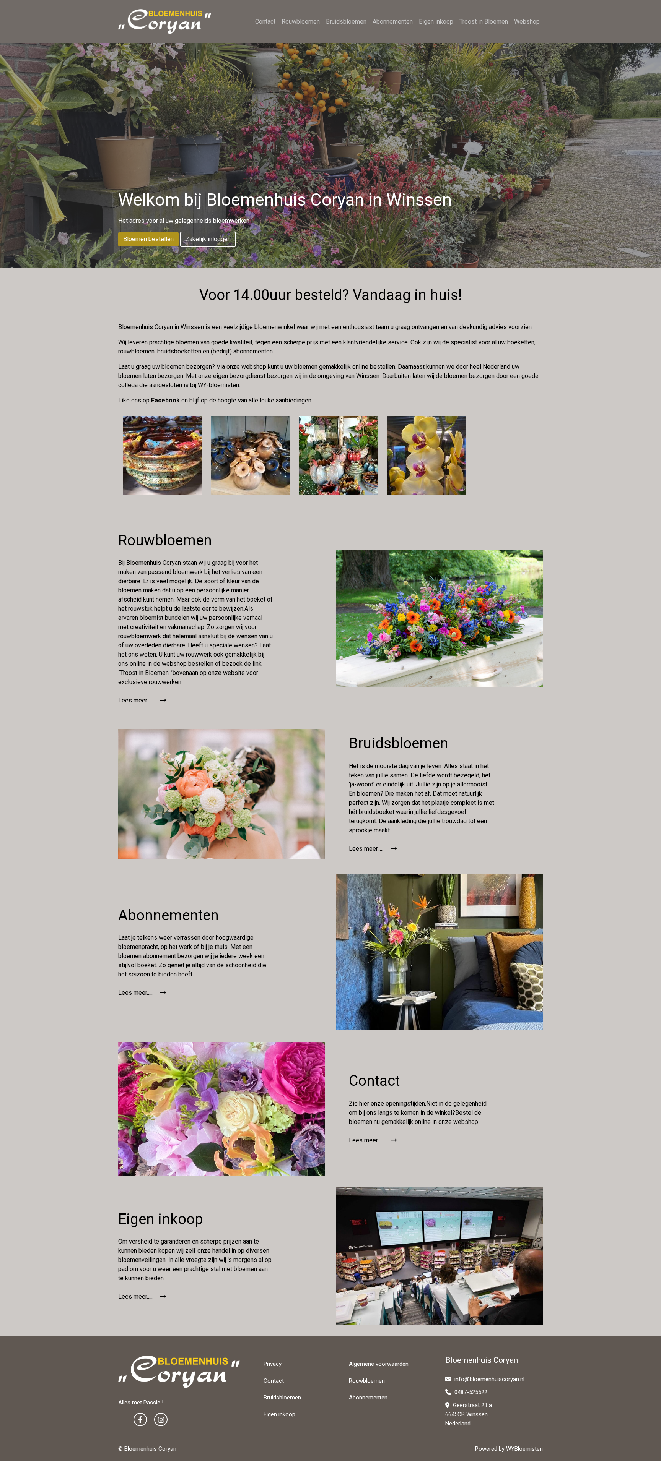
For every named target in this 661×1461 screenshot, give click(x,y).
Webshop (527, 21)
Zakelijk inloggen (208, 239)
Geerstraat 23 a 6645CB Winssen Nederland (468, 1414)
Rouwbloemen (301, 21)
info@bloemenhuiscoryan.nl (489, 1379)
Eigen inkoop (436, 21)
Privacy (273, 1363)
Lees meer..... (136, 700)
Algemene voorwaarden (379, 1363)
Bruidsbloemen (346, 21)
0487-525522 (470, 1392)
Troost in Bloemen (483, 21)
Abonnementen (393, 21)
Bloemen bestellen (148, 239)
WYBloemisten (524, 1448)
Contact (265, 21)
